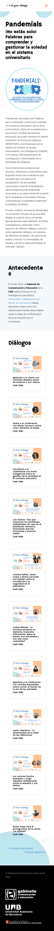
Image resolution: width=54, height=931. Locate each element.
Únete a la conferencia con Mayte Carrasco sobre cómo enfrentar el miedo (27, 425)
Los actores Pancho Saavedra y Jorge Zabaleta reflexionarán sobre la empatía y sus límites (25, 781)
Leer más (18, 385)
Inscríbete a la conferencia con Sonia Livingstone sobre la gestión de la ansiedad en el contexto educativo (27, 474)
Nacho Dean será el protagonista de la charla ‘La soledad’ (26, 829)
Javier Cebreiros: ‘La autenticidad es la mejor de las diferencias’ (26, 733)
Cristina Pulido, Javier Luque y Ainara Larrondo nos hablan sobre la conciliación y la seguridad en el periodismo (26, 580)
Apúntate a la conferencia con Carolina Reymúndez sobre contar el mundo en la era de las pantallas (27, 686)
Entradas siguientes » (35, 852)
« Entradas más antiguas (20, 848)
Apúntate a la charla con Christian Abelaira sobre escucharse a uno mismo (26, 380)
